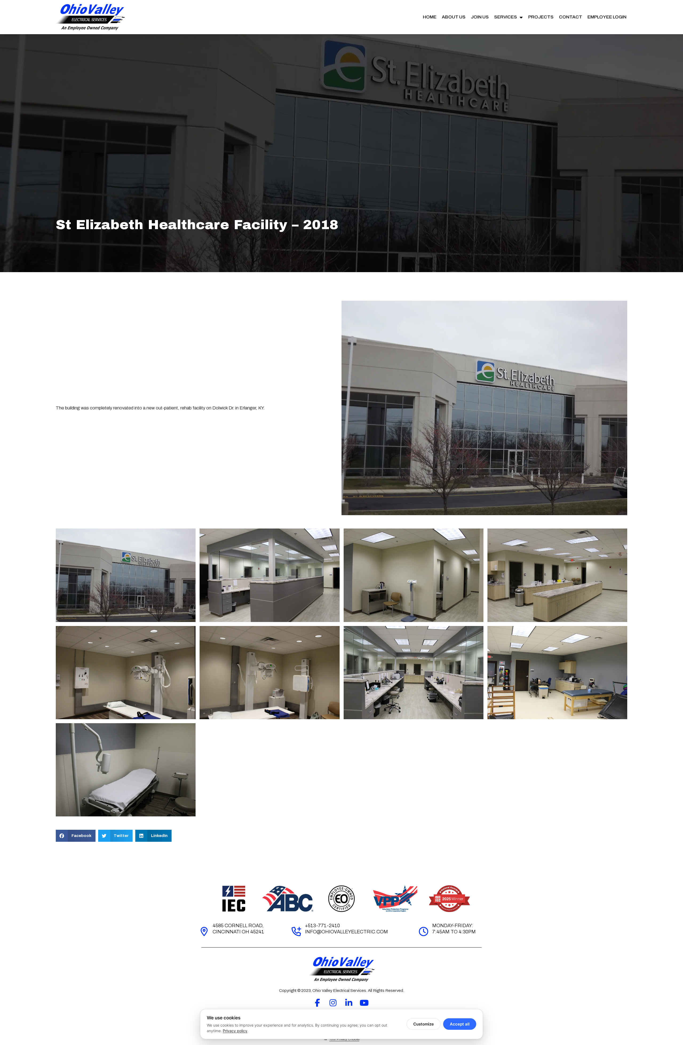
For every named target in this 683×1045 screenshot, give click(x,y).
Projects (541, 16)
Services (505, 16)
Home (429, 16)
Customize (423, 1024)
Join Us (480, 16)
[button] (76, 836)
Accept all (460, 1024)
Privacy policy (235, 1030)
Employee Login (606, 16)
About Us (454, 16)
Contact (570, 16)
